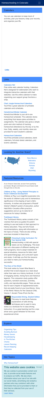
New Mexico (32, 158)
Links (7, 70)
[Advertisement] (22, 45)
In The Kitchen (9, 339)
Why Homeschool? (11, 363)
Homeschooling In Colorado (15, 3)
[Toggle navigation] (39, 3)
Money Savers (9, 334)
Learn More (8, 393)
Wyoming (32, 170)
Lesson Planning (10, 344)
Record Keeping (10, 347)
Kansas (32, 165)
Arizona (32, 163)
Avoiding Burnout (10, 332)
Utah (32, 168)
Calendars (8, 349)
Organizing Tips (10, 329)
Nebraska (32, 160)
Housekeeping (9, 337)
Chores (6, 342)
